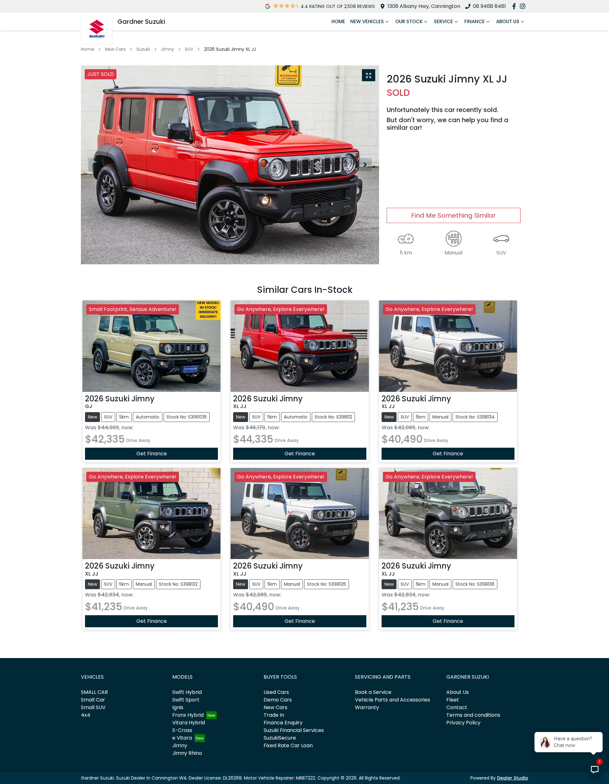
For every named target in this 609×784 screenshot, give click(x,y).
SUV (189, 49)
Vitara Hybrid (188, 722)
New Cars (115, 49)
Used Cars (276, 692)
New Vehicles (367, 21)
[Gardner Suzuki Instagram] (524, 6)
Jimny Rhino (187, 753)
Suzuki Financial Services (294, 730)
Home (338, 21)
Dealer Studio (512, 778)
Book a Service (373, 692)
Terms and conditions (473, 715)
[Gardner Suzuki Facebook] (515, 6)
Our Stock (408, 21)
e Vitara (182, 737)
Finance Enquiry (283, 722)
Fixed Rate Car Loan (288, 745)
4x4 (85, 715)
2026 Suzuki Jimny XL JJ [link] (230, 49)
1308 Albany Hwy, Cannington (424, 6)
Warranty (367, 707)
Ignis (177, 707)
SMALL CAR (94, 692)
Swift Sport (186, 699)
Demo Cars (278, 699)
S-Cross (182, 730)
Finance (474, 21)
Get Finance (151, 453)
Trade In (274, 715)
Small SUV (93, 707)
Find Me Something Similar (453, 215)
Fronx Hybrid (188, 715)
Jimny (167, 49)
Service (443, 21)
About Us (507, 21)
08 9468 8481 (489, 6)
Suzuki (143, 49)
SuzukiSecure (280, 737)
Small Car (93, 699)
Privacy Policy (463, 722)
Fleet (452, 699)
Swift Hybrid (187, 692)
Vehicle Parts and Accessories (392, 699)
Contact (456, 707)
